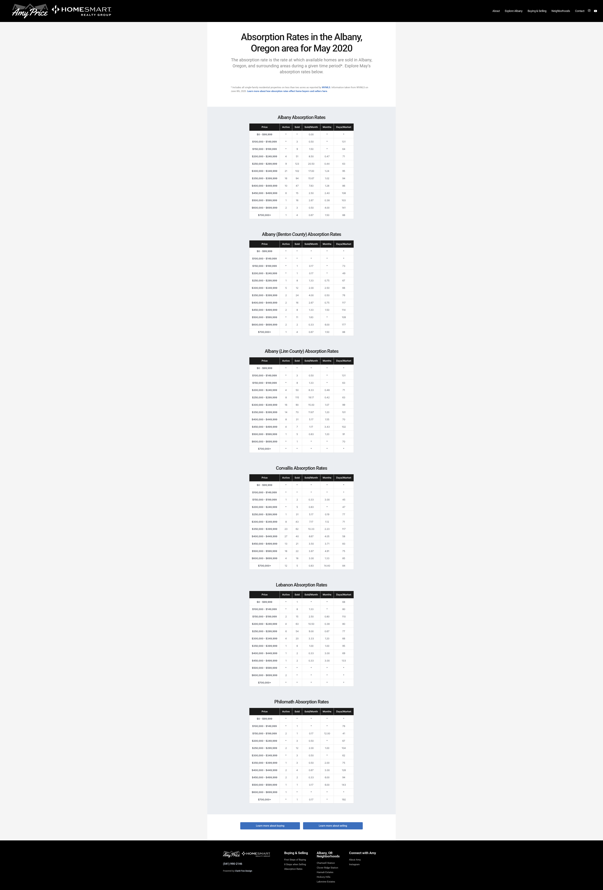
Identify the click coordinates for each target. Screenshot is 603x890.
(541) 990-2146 (232, 863)
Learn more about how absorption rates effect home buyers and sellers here (287, 91)
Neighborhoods (560, 11)
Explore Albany (514, 11)
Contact (580, 11)
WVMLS (326, 87)
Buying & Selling (537, 11)
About (496, 11)
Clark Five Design (243, 871)
